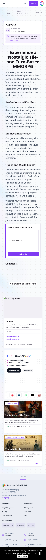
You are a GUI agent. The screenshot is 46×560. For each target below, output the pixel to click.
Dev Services (7, 515)
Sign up (27, 515)
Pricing (4, 511)
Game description (22, 12)
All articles (7, 12)
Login (33, 3)
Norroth (23, 31)
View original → (15, 41)
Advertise (20, 525)
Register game (7, 507)
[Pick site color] (42, 3)
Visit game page (11, 336)
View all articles (11, 339)
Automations (8, 525)
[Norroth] (23, 308)
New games (28, 507)
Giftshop (27, 511)
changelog (5, 498)
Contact (31, 525)
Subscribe (23, 254)
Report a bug (11, 344)
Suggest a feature (26, 344)
